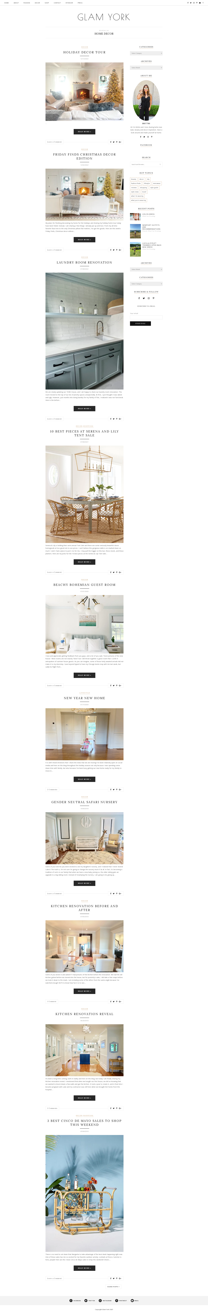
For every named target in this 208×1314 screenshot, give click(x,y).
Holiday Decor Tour (84, 52)
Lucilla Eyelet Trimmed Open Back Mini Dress (151, 245)
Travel (144, 192)
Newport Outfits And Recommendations (151, 227)
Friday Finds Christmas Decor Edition (84, 156)
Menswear (157, 183)
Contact (57, 3)
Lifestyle (85, 693)
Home (6, 3)
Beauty (133, 179)
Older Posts (113, 1286)
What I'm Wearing (137, 196)
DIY (148, 179)
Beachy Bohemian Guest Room (84, 585)
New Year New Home (84, 698)
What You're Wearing (138, 200)
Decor (37, 3)
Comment (51, 1001)
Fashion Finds (136, 183)
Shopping (88, 426)
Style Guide (154, 188)
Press (80, 3)
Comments (52, 789)
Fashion (27, 3)
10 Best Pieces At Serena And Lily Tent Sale (84, 433)
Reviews (134, 188)
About (16, 3)
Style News (135, 192)
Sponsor (69, 3)
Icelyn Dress (148, 214)
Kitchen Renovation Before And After (84, 908)
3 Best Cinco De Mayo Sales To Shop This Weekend (84, 1123)
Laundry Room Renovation (84, 262)
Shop (47, 3)
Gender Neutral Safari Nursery (84, 802)
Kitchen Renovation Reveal (84, 1014)
